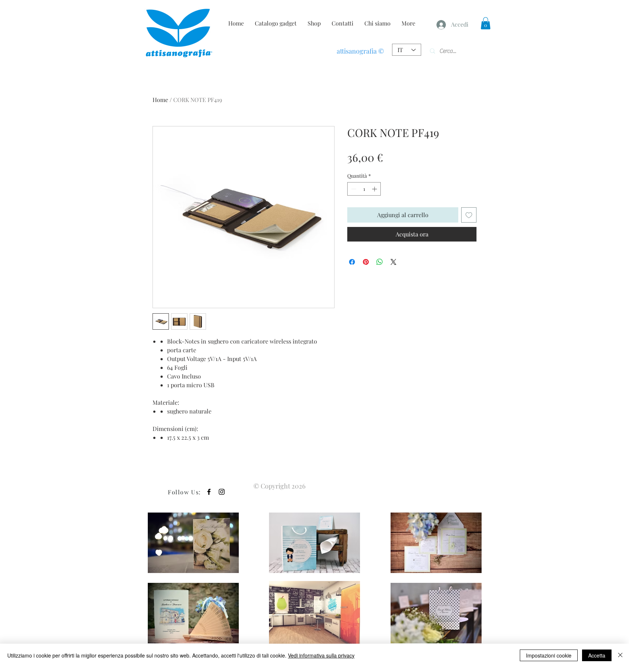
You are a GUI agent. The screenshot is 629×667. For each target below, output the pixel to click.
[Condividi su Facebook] (352, 262)
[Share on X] (393, 262)
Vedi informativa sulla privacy (321, 655)
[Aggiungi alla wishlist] (468, 215)
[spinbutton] (364, 189)
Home (160, 99)
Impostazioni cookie (548, 655)
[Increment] (375, 189)
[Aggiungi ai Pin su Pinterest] (365, 262)
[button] (485, 23)
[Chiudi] (620, 655)
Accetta (596, 655)
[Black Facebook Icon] (209, 492)
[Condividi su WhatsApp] (379, 262)
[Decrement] (352, 189)
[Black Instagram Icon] (222, 492)
